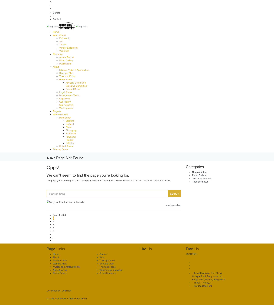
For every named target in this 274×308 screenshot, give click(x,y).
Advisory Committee (76, 82)
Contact (57, 19)
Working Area (66, 108)
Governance (65, 79)
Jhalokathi (71, 133)
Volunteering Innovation (111, 269)
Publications (65, 63)
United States (66, 146)
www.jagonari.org (173, 205)
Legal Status (65, 92)
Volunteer (64, 50)
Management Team (69, 95)
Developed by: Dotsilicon (59, 290)
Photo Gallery (66, 60)
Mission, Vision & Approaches (74, 69)
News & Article (199, 172)
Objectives (64, 98)
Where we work (60, 114)
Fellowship (64, 38)
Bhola (68, 127)
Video (102, 257)
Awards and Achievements (66, 266)
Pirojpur (69, 139)
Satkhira (70, 143)
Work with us (59, 35)
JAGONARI (60, 298)
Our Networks (66, 104)
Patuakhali (71, 136)
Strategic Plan (66, 73)
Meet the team (106, 263)
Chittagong (71, 130)
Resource (58, 54)
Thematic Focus (67, 76)
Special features (107, 273)
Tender (62, 44)
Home (56, 31)
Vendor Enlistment (68, 47)
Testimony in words (202, 178)
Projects (57, 111)
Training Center (60, 149)
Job (61, 41)
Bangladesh (65, 117)
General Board (73, 89)
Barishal (70, 123)
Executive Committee (76, 85)
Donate (56, 12)
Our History (65, 101)
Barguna (70, 120)
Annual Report (66, 57)
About (56, 66)
